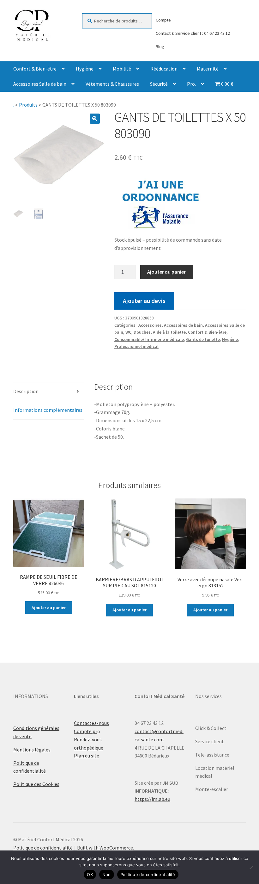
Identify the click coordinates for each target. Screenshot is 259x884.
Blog (160, 46)
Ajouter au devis (144, 301)
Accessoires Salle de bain (39, 84)
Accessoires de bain (183, 325)
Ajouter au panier (166, 272)
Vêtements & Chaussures (112, 84)
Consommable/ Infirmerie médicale (149, 339)
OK (90, 874)
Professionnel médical (136, 346)
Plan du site (86, 755)
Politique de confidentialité (43, 847)
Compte (163, 20)
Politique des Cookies (36, 784)
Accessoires (150, 325)
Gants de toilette (203, 339)
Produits (28, 105)
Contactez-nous (91, 723)
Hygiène (84, 68)
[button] (95, 119)
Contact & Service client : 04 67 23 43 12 (193, 33)
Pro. (191, 84)
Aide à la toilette (169, 332)
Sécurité (159, 84)
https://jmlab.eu (152, 799)
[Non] (251, 867)
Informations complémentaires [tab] (47, 410)
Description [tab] (26, 391)
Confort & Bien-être (35, 68)
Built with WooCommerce (105, 847)
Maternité (208, 68)
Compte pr (85, 731)
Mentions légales (32, 749)
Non (106, 874)
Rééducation (164, 68)
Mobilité (122, 68)
